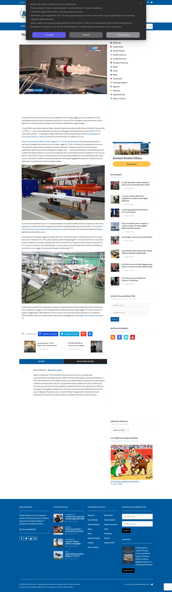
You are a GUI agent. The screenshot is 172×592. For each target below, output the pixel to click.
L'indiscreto (117, 79)
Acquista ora (128, 570)
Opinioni (116, 87)
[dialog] (86, 20)
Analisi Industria (119, 55)
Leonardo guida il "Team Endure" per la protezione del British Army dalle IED (47, 345)
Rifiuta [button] (87, 35)
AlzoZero (116, 90)
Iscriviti (115, 319)
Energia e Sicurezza (120, 63)
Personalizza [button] (124, 35)
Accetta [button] (49, 35)
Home (23, 26)
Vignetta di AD (119, 94)
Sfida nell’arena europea (125, 481)
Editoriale (117, 43)
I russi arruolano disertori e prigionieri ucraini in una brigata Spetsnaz (135, 198)
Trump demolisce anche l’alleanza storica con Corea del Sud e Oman (136, 183)
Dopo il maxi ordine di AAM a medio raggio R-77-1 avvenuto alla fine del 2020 (53, 141)
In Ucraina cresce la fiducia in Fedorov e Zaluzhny (134, 279)
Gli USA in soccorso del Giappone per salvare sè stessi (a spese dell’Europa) (137, 265)
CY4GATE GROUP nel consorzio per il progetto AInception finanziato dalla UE (78, 345)
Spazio (115, 67)
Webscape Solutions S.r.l (143, 584)
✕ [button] (141, 3)
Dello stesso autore (85, 361)
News (115, 75)
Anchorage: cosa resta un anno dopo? (137, 237)
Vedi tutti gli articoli (55, 370)
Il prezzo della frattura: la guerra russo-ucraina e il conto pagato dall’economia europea (135, 225)
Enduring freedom (120, 83)
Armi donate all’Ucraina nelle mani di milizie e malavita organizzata (137, 251)
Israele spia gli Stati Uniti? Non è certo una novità (135, 211)
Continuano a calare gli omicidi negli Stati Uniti (74, 518)
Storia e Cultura (119, 98)
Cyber (115, 71)
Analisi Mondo (119, 51)
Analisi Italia (118, 47)
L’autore (41, 361)
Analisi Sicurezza (119, 59)
